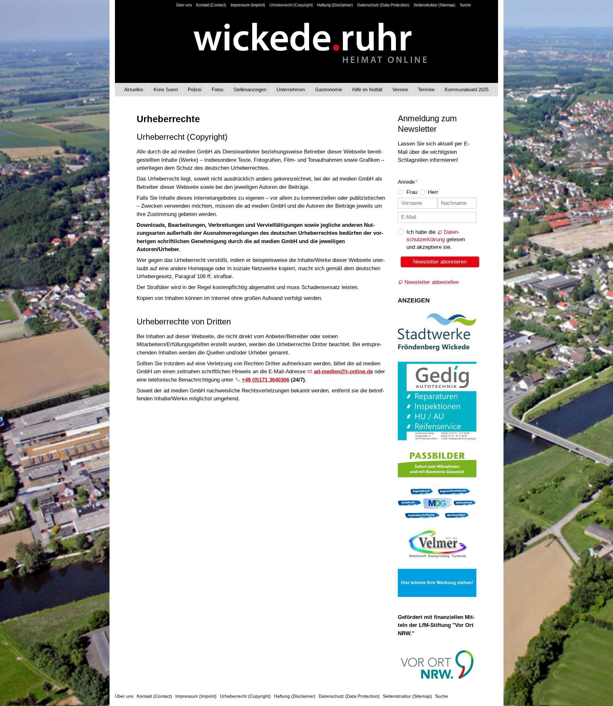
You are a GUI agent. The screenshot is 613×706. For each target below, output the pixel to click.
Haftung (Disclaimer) (335, 5)
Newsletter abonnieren (439, 262)
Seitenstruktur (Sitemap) (434, 5)
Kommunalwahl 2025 (466, 89)
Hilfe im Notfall (367, 89)
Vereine (400, 89)
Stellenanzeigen (249, 89)
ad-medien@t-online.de (343, 371)
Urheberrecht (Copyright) (291, 5)
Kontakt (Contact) (211, 5)
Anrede (408, 182)
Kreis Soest (166, 89)
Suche (465, 5)
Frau (411, 192)
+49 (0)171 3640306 (265, 380)
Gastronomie (328, 89)
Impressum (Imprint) (248, 5)
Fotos (217, 89)
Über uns (184, 5)
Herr (433, 192)
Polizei (194, 89)
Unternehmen (290, 89)
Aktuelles (133, 89)
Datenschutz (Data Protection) (383, 5)
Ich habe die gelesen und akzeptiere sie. (435, 239)
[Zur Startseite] (306, 37)
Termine (426, 89)
